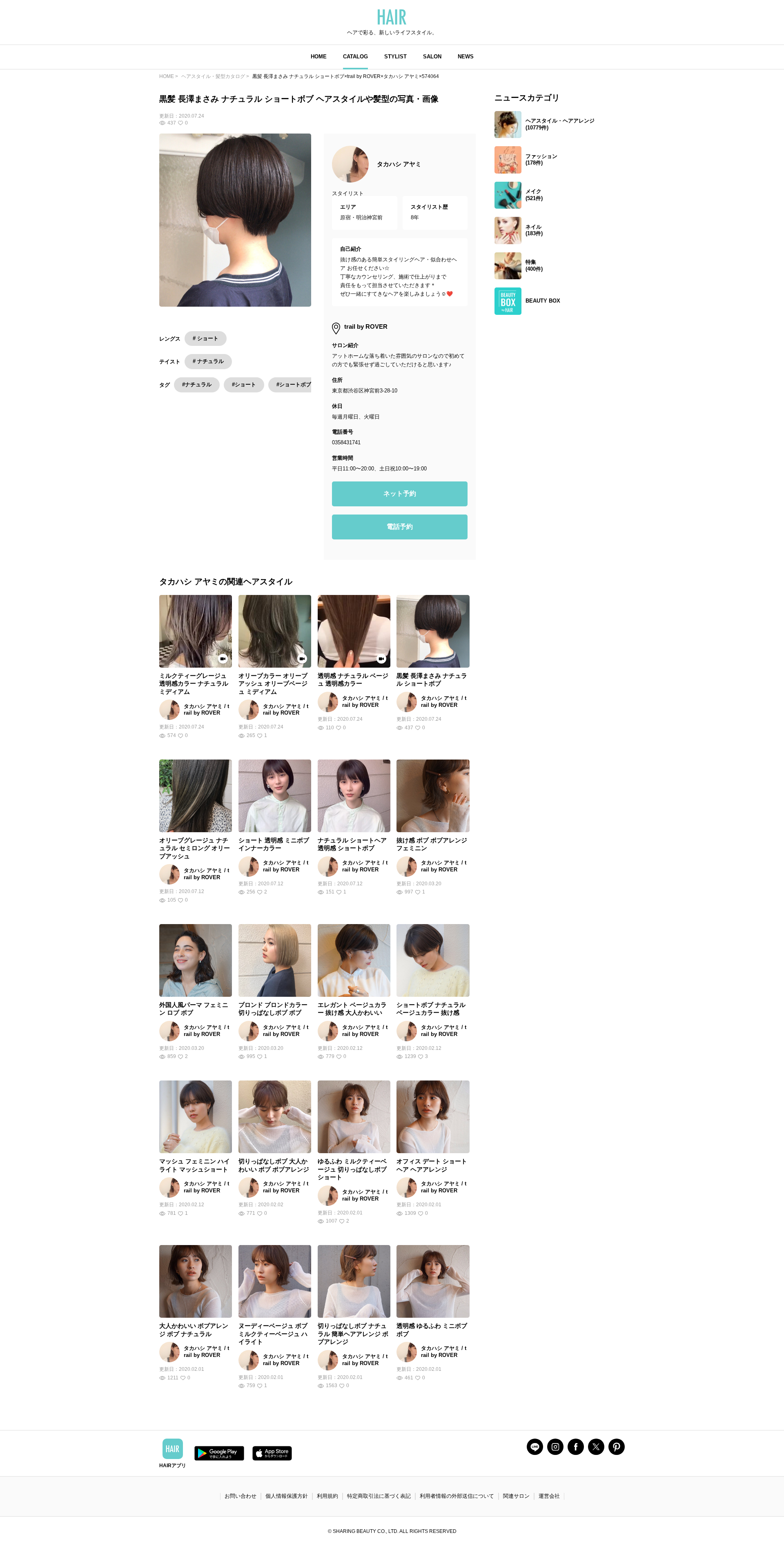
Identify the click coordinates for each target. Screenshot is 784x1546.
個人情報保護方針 (286, 1496)
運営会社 (549, 1496)
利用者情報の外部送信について (457, 1496)
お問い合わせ (240, 1496)
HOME (319, 56)
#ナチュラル (197, 384)
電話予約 (400, 526)
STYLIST (395, 56)
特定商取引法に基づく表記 (379, 1496)
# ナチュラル (208, 361)
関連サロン (516, 1496)
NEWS (466, 56)
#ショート (244, 384)
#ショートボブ (293, 384)
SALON (432, 56)
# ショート (205, 338)
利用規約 (327, 1496)
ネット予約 (399, 493)
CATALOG (355, 56)
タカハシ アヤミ (399, 163)
